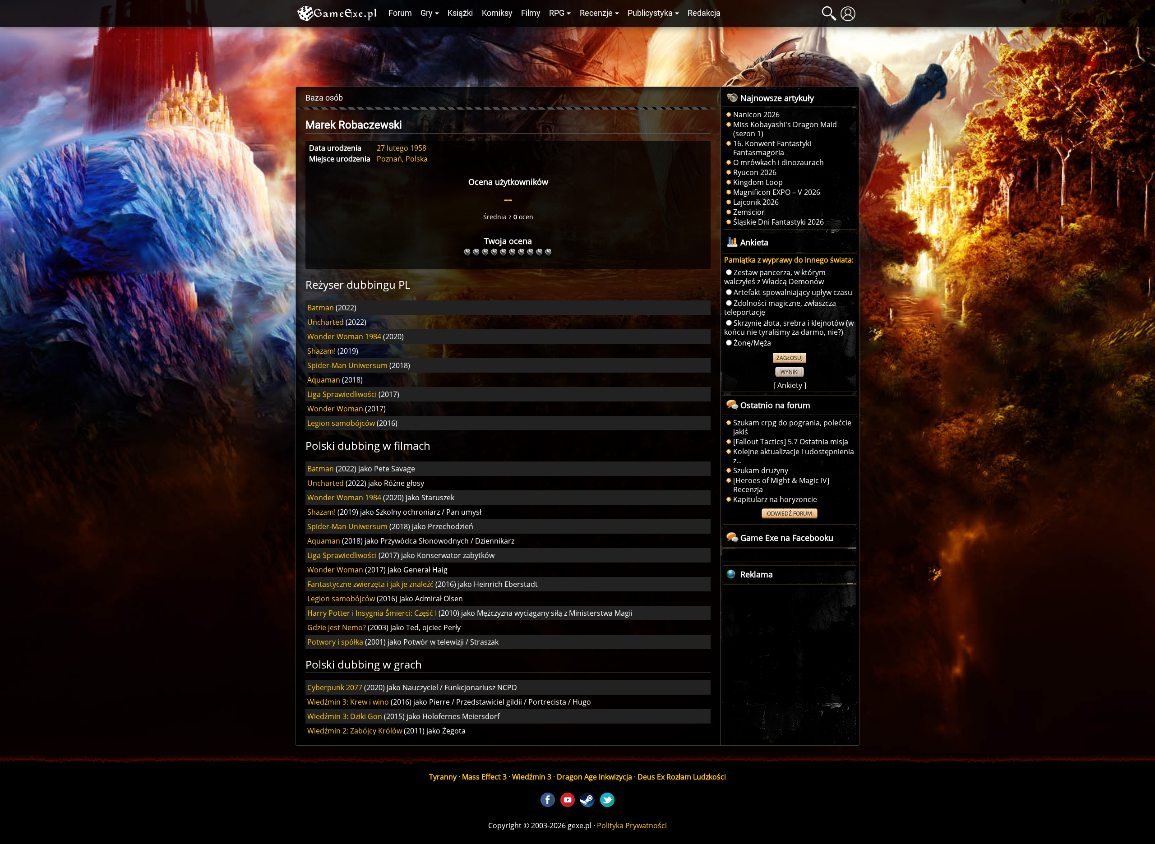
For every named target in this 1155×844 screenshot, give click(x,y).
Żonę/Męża (752, 342)
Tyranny (443, 777)
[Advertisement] (577, 54)
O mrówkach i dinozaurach (778, 162)
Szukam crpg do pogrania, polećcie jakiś (792, 427)
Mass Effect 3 (484, 777)
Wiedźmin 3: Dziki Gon (344, 716)
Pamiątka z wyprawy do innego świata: (789, 260)
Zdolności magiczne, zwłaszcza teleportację (780, 308)
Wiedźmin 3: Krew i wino (348, 702)
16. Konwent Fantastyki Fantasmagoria (772, 147)
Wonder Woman (335, 409)
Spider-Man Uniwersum (347, 365)
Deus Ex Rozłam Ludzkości (682, 777)
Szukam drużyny (760, 470)
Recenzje (596, 13)
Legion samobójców (341, 423)
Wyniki (790, 372)
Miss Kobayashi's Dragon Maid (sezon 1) (785, 129)
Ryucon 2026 (754, 172)
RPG (556, 13)
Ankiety (789, 385)
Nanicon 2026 (756, 115)
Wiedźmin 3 (531, 777)
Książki (460, 13)
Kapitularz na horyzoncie (775, 499)
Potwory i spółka (335, 642)
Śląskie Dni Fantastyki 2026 (778, 222)
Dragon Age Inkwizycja (594, 777)
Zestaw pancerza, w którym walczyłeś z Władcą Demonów (775, 277)
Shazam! (321, 351)
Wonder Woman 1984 (344, 336)
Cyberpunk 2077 (334, 687)
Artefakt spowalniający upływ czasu (793, 292)
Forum (400, 13)
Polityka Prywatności (632, 825)
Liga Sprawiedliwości (342, 394)
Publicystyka (650, 13)
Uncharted (325, 322)
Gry (426, 13)
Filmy (531, 13)
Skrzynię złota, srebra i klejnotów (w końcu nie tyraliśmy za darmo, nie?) (789, 327)
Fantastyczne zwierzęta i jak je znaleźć (370, 584)
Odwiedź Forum (789, 513)
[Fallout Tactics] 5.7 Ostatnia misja (790, 442)
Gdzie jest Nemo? (336, 627)
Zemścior (749, 212)
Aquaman (323, 380)
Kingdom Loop (758, 182)
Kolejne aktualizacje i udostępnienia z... (793, 456)
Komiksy (497, 13)
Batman (320, 308)
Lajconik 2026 (756, 202)
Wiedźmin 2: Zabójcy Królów (354, 731)
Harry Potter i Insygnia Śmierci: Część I (372, 613)
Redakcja (704, 13)
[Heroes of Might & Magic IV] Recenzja (781, 484)
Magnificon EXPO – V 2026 (776, 192)
